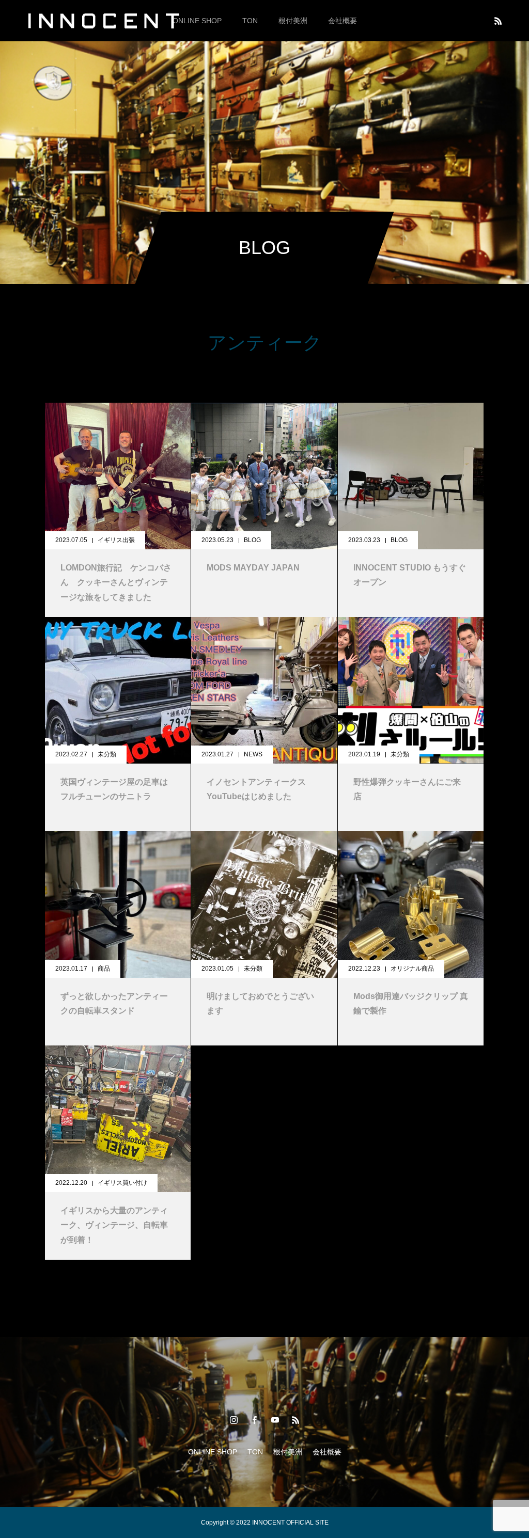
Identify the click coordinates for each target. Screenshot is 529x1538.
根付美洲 (292, 21)
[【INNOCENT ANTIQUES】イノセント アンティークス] (103, 20)
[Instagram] (233, 1420)
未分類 (107, 754)
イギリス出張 (116, 540)
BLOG (252, 540)
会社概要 (342, 21)
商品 (104, 968)
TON (250, 21)
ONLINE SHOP (197, 21)
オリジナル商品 (412, 968)
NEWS (253, 754)
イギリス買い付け (122, 1182)
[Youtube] (275, 1420)
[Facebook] (254, 1420)
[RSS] (498, 20)
